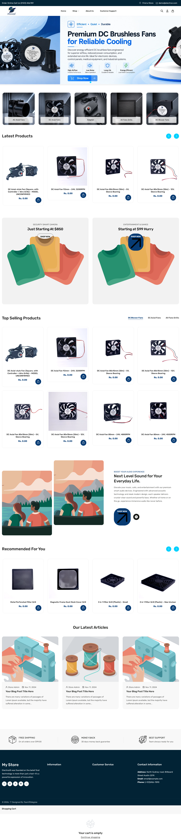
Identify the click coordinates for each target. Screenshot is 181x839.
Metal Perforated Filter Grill (23, 602)
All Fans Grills (126, 120)
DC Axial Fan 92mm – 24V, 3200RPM (68, 189)
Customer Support (108, 11)
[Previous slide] (5, 51)
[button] (168, 136)
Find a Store (147, 3)
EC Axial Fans (54, 120)
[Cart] (172, 10)
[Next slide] (175, 51)
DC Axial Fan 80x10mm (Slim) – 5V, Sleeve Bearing (23, 435)
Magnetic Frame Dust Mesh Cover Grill (68, 602)
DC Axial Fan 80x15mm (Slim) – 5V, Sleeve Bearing (113, 190)
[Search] (161, 10)
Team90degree (30, 802)
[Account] (167, 10)
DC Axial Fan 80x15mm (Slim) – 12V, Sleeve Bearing (157, 190)
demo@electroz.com (168, 3)
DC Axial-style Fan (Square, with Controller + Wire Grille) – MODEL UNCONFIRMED (23, 191)
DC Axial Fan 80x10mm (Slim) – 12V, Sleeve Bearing (67, 435)
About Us (90, 11)
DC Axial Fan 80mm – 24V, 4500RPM (158, 434)
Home (63, 11)
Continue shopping (90, 837)
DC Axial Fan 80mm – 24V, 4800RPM (113, 434)
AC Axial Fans (19, 120)
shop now (45, 237)
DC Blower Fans (162, 120)
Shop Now (122, 511)
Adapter (90, 120)
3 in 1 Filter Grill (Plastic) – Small (113, 602)
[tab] (88, 82)
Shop (75, 11)
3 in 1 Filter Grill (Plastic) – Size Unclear (158, 602)
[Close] (17, 808)
